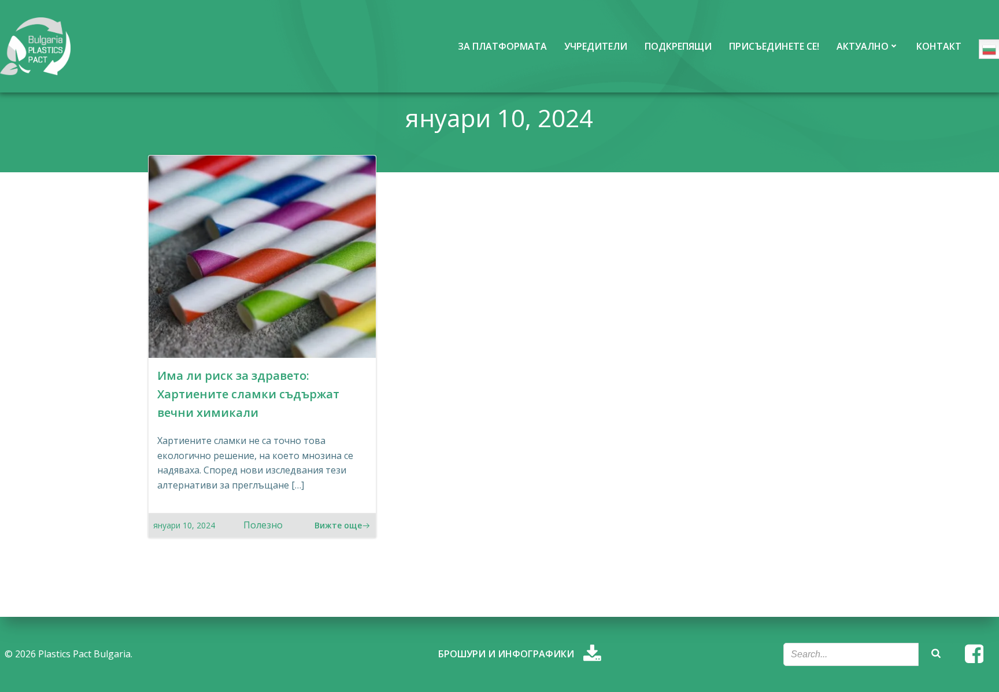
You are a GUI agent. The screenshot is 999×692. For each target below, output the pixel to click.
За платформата (502, 46)
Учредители (595, 46)
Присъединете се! (774, 46)
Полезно (263, 525)
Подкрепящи (678, 46)
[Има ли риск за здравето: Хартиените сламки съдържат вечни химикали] (262, 255)
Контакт (938, 46)
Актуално (863, 46)
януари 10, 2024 (184, 525)
